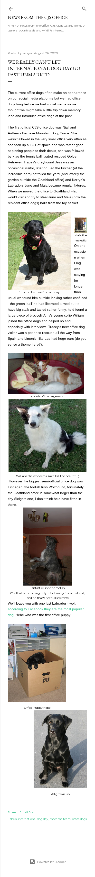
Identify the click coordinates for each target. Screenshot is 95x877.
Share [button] (12, 812)
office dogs (79, 819)
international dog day (33, 819)
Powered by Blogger (51, 862)
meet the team (60, 819)
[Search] (84, 7)
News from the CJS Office (37, 17)
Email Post (27, 812)
